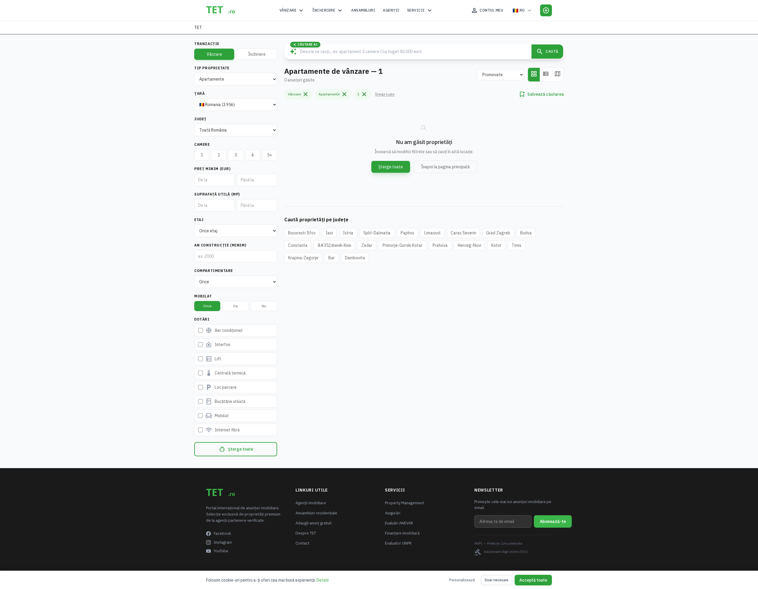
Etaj (198, 219)
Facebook (222, 533)
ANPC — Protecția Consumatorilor (498, 543)
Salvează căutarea (541, 94)
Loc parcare (221, 387)
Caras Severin (463, 233)
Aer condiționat (224, 330)
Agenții (391, 10)
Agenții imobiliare (311, 502)
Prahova (440, 245)
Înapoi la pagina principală (445, 166)
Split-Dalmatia (377, 233)
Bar (331, 257)
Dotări (202, 319)
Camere (202, 144)
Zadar (366, 245)
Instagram (223, 542)
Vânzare (292, 10)
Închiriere (327, 10)
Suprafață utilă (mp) (217, 194)
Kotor (496, 245)
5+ (269, 155)
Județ (200, 119)
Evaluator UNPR (398, 543)
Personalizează (462, 580)
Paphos (407, 233)
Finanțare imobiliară (402, 533)
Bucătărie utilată (225, 401)
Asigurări (392, 513)
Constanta (298, 245)
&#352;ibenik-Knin (334, 245)
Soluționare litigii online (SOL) (501, 552)
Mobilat (203, 296)
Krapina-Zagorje (303, 257)
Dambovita (355, 257)
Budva (526, 233)
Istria (348, 233)
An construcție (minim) (220, 245)
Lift (213, 358)
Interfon (217, 344)
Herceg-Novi (469, 245)
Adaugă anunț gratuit (314, 523)
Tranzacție (206, 43)
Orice (207, 306)
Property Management (404, 502)
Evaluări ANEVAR (399, 523)
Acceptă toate (533, 580)
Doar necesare (496, 580)
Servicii (420, 10)
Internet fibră (222, 429)
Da (235, 306)
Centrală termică (225, 373)
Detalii (323, 580)
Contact (302, 543)
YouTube (221, 550)
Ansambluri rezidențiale (316, 513)
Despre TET (306, 533)
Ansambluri (363, 10)
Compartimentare (213, 270)
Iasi (329, 233)
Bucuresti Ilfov (302, 233)
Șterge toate (236, 449)
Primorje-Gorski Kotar (403, 245)
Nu (264, 306)
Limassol (432, 233)
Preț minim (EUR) (212, 169)
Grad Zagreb (498, 233)
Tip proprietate (211, 68)
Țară (199, 93)
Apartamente (333, 94)
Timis (516, 245)
